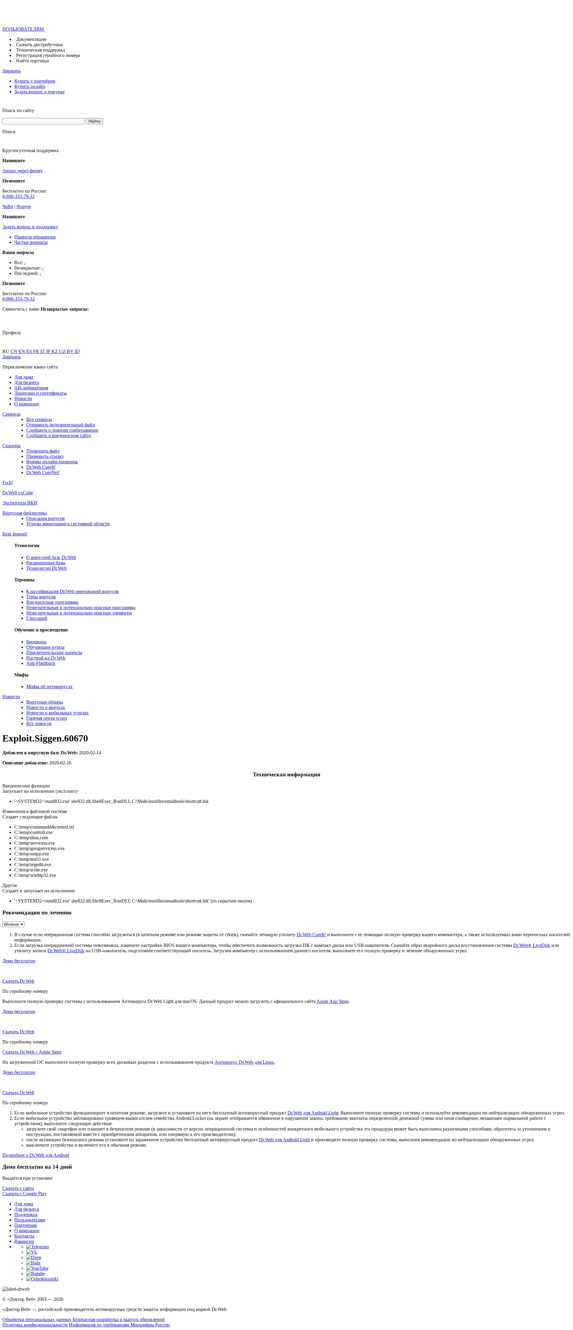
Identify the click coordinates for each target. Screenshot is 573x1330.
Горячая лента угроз (46, 718)
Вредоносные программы (52, 602)
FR (36, 351)
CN (14, 351)
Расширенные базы (45, 562)
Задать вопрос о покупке (39, 91)
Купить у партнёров (34, 80)
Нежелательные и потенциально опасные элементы (79, 612)
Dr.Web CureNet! (43, 472)
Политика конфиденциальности (35, 1324)
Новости (23, 398)
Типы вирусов (41, 596)
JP (48, 351)
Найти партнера (32, 60)
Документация (31, 39)
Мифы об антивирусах (49, 686)
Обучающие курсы (45, 647)
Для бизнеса (26, 382)
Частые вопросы (31, 242)
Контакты (24, 1235)
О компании (26, 403)
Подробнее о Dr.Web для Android (35, 1155)
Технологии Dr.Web (46, 568)
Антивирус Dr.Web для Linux (244, 1062)
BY (71, 351)
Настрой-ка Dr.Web (45, 657)
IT (43, 351)
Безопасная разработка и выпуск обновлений (119, 1319)
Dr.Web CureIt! (41, 467)
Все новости (39, 723)
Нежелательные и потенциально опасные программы (80, 607)
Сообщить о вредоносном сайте (58, 435)
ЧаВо (7, 206)
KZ (55, 351)
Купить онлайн (29, 86)
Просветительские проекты (54, 652)
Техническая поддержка (40, 49)
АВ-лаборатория (31, 387)
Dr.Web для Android (312, 1112)
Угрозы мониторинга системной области (68, 523)
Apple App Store (333, 1001)
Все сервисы (39, 419)
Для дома (23, 377)
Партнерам (25, 1225)
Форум (23, 206)
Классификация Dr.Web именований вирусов (72, 591)
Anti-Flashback (40, 663)
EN (22, 351)
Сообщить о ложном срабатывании (62, 430)
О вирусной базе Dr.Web (51, 557)
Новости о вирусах (45, 707)
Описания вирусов (45, 518)
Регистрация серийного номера (48, 55)
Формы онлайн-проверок (52, 461)
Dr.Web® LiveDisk (531, 945)
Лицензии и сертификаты (40, 393)
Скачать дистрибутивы (39, 44)
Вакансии (24, 1241)
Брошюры (36, 641)
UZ (63, 351)
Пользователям (29, 1219)
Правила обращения (35, 236)
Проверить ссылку (45, 456)
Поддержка (25, 1214)
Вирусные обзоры (44, 702)
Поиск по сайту (18, 110)
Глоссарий (36, 618)
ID (77, 351)
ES (29, 351)
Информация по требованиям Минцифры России (119, 1324)
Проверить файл (43, 450)
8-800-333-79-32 (18, 196)
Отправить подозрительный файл (60, 424)
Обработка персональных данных (36, 1319)
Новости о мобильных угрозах (57, 712)
